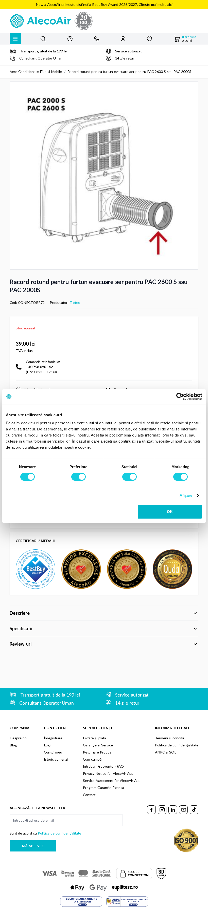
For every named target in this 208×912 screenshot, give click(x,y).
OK (170, 511)
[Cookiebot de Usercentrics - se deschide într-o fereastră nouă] (180, 396)
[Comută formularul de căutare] (43, 38)
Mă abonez (33, 846)
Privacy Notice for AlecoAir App (108, 773)
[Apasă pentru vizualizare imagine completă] (104, 175)
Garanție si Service (98, 745)
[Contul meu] (123, 38)
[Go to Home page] (104, 21)
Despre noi (18, 738)
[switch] (78, 477)
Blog (13, 745)
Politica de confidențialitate (176, 745)
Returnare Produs (97, 752)
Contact (89, 794)
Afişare (186, 495)
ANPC (160, 752)
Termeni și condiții (169, 738)
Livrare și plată (94, 738)
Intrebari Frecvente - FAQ (103, 766)
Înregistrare (53, 738)
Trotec (75, 302)
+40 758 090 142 (39, 367)
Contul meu (53, 752)
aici (169, 4)
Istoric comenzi (56, 759)
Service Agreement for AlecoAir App (112, 780)
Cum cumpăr (93, 759)
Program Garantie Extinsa (103, 787)
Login (48, 745)
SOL (172, 752)
